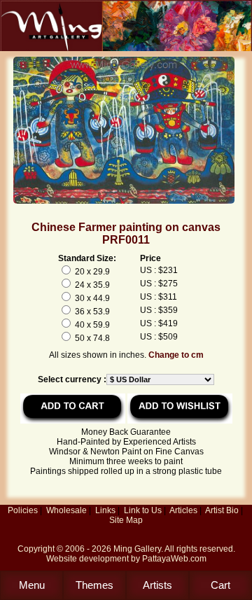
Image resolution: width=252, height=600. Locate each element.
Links (105, 510)
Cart (220, 585)
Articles (183, 510)
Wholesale (66, 510)
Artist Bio (222, 510)
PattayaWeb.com (174, 559)
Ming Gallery (137, 549)
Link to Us (143, 510)
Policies (23, 510)
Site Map (126, 520)
